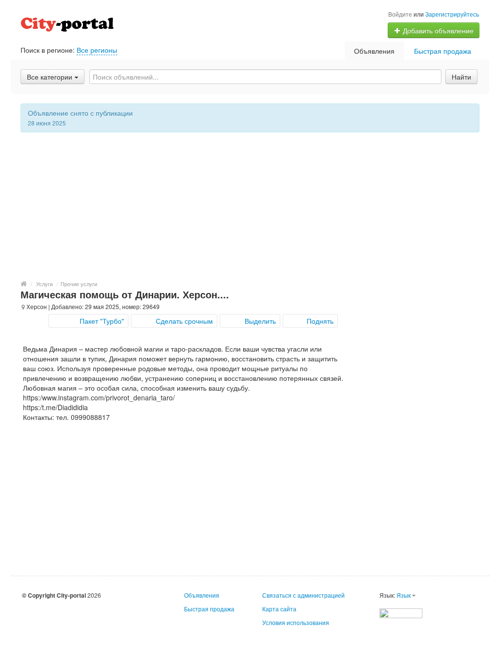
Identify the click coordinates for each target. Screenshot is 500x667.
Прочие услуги (79, 284)
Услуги (44, 284)
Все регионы (97, 50)
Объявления (374, 51)
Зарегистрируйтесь (452, 14)
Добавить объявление (437, 30)
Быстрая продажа (442, 51)
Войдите (400, 14)
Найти (461, 77)
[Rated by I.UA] (400, 612)
